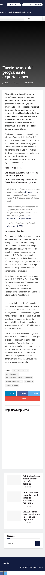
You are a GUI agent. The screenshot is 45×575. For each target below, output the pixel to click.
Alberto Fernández (21, 370)
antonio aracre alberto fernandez (19, 378)
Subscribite (14, 5)
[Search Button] (41, 18)
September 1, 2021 (15, 226)
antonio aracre (11, 374)
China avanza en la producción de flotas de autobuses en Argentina (31, 498)
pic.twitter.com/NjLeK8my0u (19, 218)
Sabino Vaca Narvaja (14, 382)
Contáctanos (6, 563)
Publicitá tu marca (33, 5)
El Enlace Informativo (13, 83)
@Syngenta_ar (30, 192)
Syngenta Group (12, 385)
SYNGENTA (29, 382)
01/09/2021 (29, 83)
